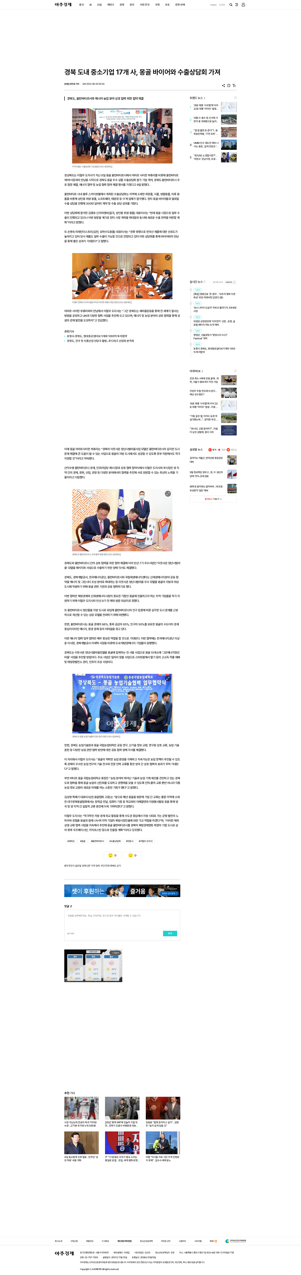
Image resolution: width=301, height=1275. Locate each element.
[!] (235, 97)
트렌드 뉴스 (196, 98)
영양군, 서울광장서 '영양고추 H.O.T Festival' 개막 (210, 337)
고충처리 (182, 1241)
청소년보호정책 (146, 1241)
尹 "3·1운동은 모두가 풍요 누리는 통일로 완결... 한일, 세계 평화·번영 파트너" (121, 1159)
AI (90, 4)
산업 (99, 4)
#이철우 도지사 (145, 841)
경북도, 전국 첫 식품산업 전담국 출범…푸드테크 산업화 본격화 (100, 340)
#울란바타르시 (97, 841)
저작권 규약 (165, 1241)
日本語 (222, 5)
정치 (132, 4)
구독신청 (74, 1241)
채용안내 (89, 1241)
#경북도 (71, 841)
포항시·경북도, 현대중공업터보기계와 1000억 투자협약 (97, 336)
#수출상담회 (115, 841)
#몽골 (82, 841)
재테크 (110, 4)
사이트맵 (198, 1241)
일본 (224, 449)
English (213, 5)
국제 (157, 4)
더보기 (204, 500)
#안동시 (129, 841)
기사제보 (105, 1241)
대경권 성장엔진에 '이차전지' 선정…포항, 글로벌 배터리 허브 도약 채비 (214, 323)
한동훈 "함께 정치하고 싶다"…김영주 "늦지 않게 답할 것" (162, 1124)
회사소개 (58, 1241)
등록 (170, 933)
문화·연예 (180, 4)
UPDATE (229, 282)
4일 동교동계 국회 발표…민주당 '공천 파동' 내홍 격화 (81, 1159)
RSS (212, 1241)
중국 (81, 4)
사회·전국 (145, 4)
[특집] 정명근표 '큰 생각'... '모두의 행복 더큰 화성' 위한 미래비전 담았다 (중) (214, 296)
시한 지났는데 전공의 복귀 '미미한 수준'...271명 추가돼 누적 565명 (80, 1124)
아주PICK (195, 371)
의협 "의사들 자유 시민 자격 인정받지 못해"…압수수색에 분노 (162, 1159)
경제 (122, 4)
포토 (167, 4)
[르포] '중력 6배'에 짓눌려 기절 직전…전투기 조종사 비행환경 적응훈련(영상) (121, 1124)
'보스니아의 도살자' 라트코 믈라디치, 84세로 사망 (214, 309)
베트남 (234, 449)
